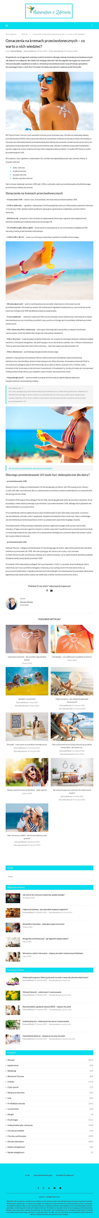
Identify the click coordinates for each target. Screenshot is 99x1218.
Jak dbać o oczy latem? (27, 699)
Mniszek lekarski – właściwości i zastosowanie (42, 992)
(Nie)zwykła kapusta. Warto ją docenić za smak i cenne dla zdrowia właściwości (55, 977)
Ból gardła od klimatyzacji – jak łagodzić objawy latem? (45, 938)
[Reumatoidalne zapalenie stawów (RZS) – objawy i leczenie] (13, 1010)
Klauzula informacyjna (43, 1175)
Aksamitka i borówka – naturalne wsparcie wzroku (43, 924)
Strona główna (11, 34)
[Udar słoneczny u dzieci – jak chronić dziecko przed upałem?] (27, 817)
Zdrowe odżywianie (50, 1141)
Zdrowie (24, 34)
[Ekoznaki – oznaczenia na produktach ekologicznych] (27, 726)
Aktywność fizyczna (50, 1076)
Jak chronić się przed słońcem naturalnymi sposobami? (30, 468)
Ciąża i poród (50, 1087)
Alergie (50, 1114)
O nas (27, 1175)
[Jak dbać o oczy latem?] (27, 681)
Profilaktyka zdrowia (50, 1103)
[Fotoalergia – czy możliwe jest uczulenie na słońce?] (72, 639)
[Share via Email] (51, 590)
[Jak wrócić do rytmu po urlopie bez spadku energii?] (13, 898)
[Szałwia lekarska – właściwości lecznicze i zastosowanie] (13, 1025)
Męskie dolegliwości (50, 1152)
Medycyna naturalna (50, 1092)
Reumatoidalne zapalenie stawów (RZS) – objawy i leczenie (47, 1006)
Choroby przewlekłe (50, 1131)
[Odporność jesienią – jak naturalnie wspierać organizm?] (13, 913)
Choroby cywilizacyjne (50, 1136)
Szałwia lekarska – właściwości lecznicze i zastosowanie (46, 1021)
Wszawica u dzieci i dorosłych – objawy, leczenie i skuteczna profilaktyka (53, 953)
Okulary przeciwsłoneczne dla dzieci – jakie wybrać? (27, 790)
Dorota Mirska (16, 51)
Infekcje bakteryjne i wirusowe (50, 1125)
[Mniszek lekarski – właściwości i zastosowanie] (13, 995)
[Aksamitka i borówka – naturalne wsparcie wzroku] (13, 927)
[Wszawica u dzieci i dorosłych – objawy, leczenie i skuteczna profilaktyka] (13, 957)
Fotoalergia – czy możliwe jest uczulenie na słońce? (72, 657)
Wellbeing (50, 1071)
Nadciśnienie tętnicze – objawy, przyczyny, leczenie (44, 1036)
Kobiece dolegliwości (50, 1147)
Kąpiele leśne (50, 1065)
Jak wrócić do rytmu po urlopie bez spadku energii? (44, 895)
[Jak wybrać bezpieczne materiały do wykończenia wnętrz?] (72, 772)
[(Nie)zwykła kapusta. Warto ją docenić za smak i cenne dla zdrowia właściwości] (13, 981)
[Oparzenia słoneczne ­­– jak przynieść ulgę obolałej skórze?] (27, 639)
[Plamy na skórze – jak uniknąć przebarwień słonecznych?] (72, 681)
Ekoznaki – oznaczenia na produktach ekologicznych (27, 744)
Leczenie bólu (50, 1109)
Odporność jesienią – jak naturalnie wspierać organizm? (45, 909)
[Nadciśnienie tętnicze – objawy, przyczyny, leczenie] (13, 1039)
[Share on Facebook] (47, 590)
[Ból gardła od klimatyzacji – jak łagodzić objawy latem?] (13, 942)
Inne (50, 1098)
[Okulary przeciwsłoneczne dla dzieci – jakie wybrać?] (27, 772)
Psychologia (50, 1120)
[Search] (92, 25)
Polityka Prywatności (65, 1175)
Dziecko (50, 1082)
